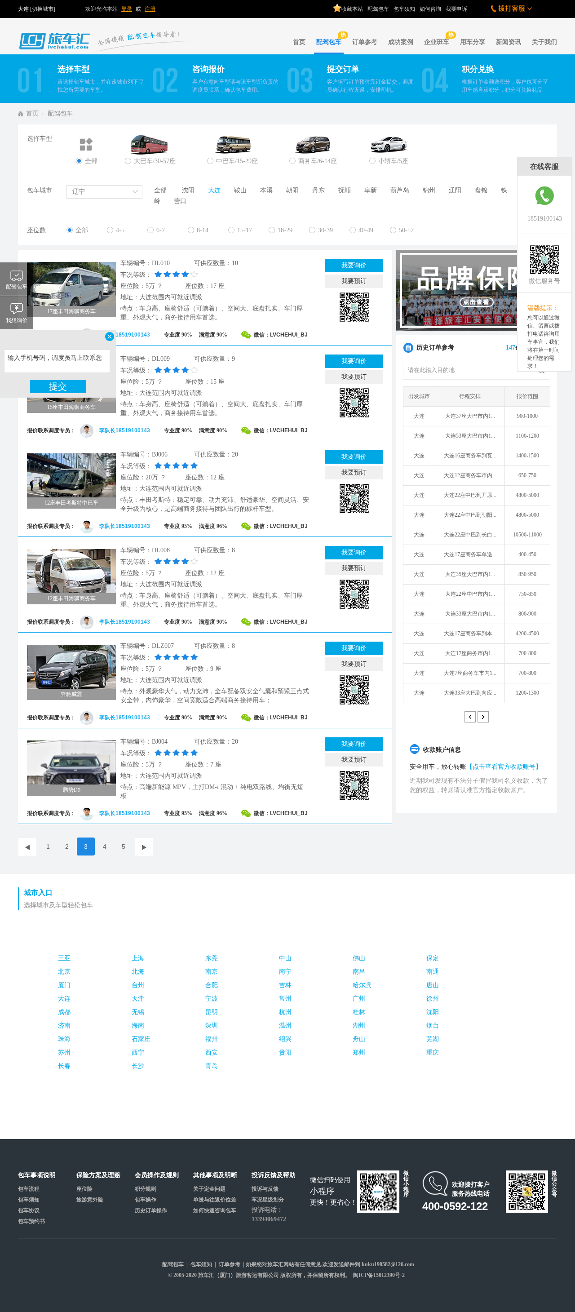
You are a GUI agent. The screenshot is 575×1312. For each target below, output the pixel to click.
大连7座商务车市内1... (470, 673)
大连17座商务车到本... (470, 633)
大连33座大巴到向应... (470, 693)
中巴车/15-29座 (237, 161)
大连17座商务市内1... (470, 653)
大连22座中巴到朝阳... (470, 515)
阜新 (370, 190)
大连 (214, 190)
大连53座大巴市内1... (470, 436)
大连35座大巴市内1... (470, 574)
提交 (58, 386)
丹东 (318, 190)
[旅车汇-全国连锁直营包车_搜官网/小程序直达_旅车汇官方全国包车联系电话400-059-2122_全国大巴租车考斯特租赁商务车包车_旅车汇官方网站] (108, 34)
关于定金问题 (209, 1189)
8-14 (202, 230)
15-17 (244, 230)
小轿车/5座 (393, 161)
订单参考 (364, 42)
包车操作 (145, 1200)
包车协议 (29, 1210)
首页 (299, 42)
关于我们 (544, 42)
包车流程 (29, 1189)
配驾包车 (378, 9)
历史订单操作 (151, 1210)
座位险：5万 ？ (141, 286)
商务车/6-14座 (317, 161)
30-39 (325, 230)
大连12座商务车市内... (470, 475)
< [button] (470, 716)
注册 (150, 9)
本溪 (266, 190)
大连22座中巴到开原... (470, 495)
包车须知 (404, 9)
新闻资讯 (508, 42)
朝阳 (292, 190)
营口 (180, 201)
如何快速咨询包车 (214, 1210)
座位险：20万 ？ (143, 477)
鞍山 (240, 190)
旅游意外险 (89, 1200)
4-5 (120, 230)
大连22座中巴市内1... (470, 594)
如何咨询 (430, 9)
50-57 (406, 230)
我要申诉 (456, 9)
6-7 (160, 230)
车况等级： (136, 274)
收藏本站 (352, 9)
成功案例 (400, 42)
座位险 (84, 1189)
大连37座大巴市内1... (470, 416)
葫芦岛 (399, 190)
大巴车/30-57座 (155, 161)
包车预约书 (31, 1221)
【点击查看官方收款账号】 (504, 766)
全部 (91, 161)
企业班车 (436, 42)
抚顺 (344, 190)
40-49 (365, 230)
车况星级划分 (268, 1200)
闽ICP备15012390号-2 (379, 1275)
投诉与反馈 (265, 1189)
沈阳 (188, 190)
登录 (126, 9)
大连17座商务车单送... (470, 554)
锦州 (429, 190)
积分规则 (145, 1189)
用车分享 (472, 42)
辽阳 (455, 190)
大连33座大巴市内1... (470, 614)
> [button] (483, 716)
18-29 (285, 230)
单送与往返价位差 (214, 1200)
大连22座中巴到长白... (470, 535)
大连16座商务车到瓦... (470, 455)
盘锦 (481, 190)
